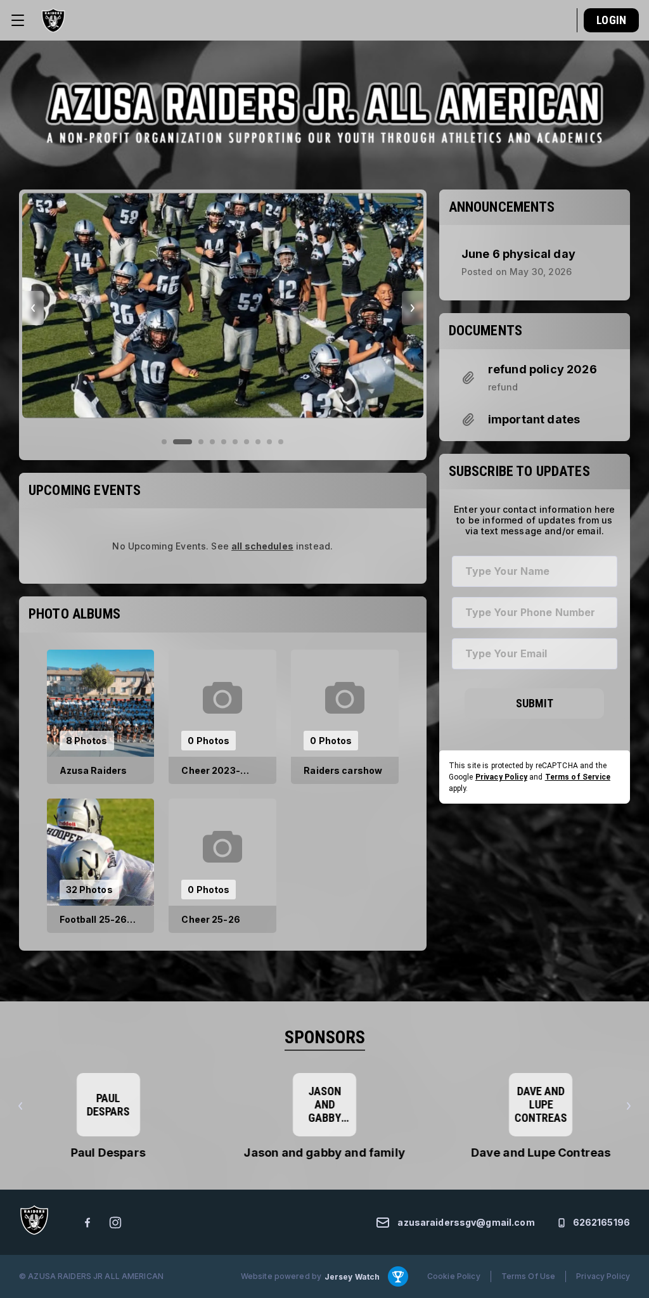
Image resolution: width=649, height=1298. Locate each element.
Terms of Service (577, 777)
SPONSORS (325, 1037)
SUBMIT (534, 703)
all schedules (262, 546)
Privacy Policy (501, 777)
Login (611, 20)
